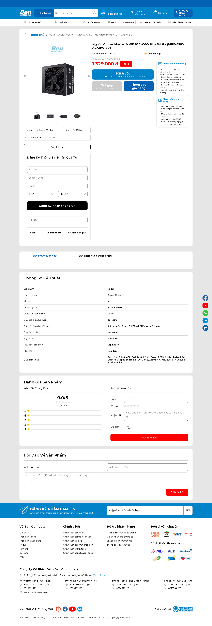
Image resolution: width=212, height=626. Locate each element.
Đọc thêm (56, 147)
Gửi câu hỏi (177, 492)
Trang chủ (37, 34)
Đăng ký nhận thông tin (57, 205)
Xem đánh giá (154, 53)
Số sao (114, 406)
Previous (25, 75)
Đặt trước (123, 74)
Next (89, 75)
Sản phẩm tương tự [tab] (45, 255)
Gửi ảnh (114, 427)
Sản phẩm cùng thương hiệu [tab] (95, 255)
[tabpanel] (106, 264)
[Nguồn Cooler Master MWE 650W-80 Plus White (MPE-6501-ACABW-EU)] (37, 116)
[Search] (94, 13)
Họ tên (114, 399)
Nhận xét (115, 415)
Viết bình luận (32, 467)
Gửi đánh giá (149, 437)
